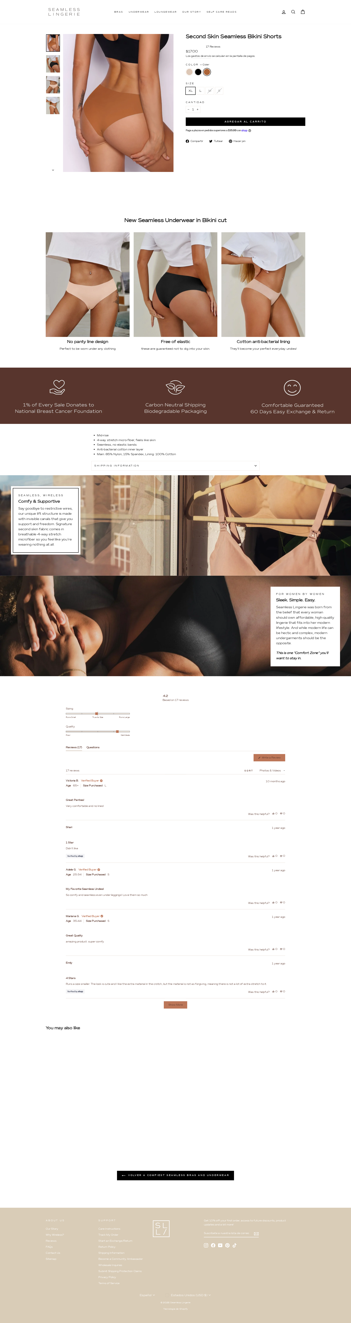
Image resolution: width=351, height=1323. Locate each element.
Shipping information (117, 465)
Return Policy (106, 1246)
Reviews (51, 1240)
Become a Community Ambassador (120, 1259)
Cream (189, 72)
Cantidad (195, 102)
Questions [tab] (92, 748)
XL (190, 90)
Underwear (139, 12)
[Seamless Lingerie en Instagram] (206, 1245)
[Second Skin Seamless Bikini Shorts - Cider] (58, 1135)
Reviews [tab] (74, 748)
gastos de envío (201, 56)
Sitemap (51, 1259)
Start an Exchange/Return (115, 1240)
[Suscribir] (256, 1233)
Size (190, 83)
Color (197, 64)
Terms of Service (109, 1283)
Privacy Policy (107, 1277)
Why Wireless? (55, 1234)
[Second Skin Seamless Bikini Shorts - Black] (53, 1135)
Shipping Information (111, 1252)
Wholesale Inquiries (110, 1265)
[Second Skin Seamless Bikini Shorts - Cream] (48, 1135)
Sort (249, 771)
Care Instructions (109, 1228)
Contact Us (53, 1252)
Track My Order (108, 1234)
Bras (118, 12)
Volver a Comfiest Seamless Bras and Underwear (178, 1175)
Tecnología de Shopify (175, 1309)
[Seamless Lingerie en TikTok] (234, 1245)
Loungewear (165, 12)
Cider (207, 72)
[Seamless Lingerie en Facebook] (213, 1245)
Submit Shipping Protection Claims (119, 1271)
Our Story (191, 12)
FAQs (49, 1246)
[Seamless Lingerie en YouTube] (220, 1245)
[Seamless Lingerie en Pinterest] (227, 1245)
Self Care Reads (222, 12)
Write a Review (273, 758)
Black (198, 72)
